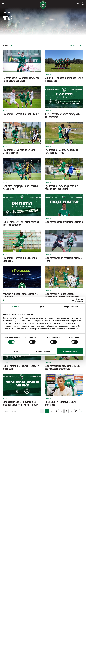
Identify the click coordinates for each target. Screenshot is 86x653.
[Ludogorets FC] (43, 4)
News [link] (9, 13)
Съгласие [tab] (15, 307)
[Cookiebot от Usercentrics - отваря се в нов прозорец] (73, 300)
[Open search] (78, 3)
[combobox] (73, 45)
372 (76, 411)
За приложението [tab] (71, 307)
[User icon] (83, 3)
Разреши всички (70, 351)
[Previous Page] (81, 411)
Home (4, 13)
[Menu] (3, 3)
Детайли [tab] (43, 307)
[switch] (32, 342)
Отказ (15, 351)
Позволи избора (43, 351)
